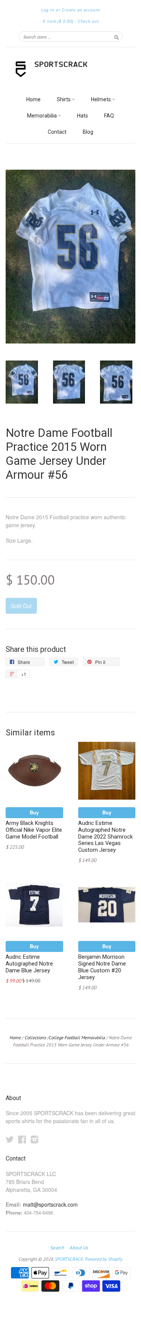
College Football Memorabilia (77, 1037)
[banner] (70, 69)
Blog (88, 132)
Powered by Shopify (103, 1259)
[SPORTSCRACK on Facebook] (22, 1139)
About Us (78, 1247)
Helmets (101, 99)
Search (57, 1247)
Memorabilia (42, 116)
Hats (82, 116)
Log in (47, 9)
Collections (35, 1037)
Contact (57, 132)
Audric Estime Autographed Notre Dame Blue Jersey (29, 963)
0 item (57, 21)
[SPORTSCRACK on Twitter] (10, 1139)
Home (33, 99)
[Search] (116, 36)
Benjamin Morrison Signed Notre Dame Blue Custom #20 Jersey (102, 966)
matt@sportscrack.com (50, 1204)
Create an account (81, 9)
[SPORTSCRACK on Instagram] (34, 1139)
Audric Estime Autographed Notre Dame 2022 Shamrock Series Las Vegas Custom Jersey (105, 836)
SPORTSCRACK (69, 1259)
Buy (34, 812)
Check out (88, 21)
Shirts (64, 99)
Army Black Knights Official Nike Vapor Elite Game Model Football (34, 830)
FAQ (109, 116)
